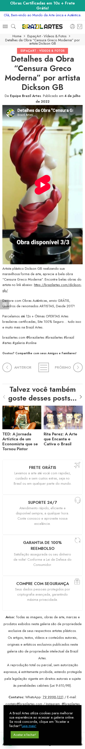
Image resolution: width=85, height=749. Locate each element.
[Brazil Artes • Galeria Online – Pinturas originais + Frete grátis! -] (42, 26)
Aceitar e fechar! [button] (24, 734)
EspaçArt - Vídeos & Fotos (47, 36)
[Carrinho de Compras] (80, 26)
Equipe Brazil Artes (25, 95)
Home (17, 36)
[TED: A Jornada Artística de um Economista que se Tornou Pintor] (21, 416)
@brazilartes (71, 703)
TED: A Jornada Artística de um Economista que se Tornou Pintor (20, 441)
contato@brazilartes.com (23, 703)
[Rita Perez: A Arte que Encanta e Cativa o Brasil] (63, 416)
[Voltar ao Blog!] (42, 367)
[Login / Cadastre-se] (73, 27)
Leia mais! (29, 726)
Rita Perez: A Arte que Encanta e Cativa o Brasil (60, 439)
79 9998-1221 (53, 696)
